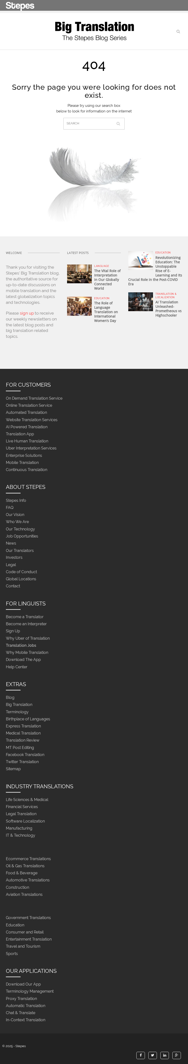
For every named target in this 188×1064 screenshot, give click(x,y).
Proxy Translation (21, 998)
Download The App (23, 660)
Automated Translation (26, 412)
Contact (13, 586)
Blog (10, 697)
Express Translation (23, 726)
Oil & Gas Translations (25, 866)
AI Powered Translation (26, 427)
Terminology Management (30, 991)
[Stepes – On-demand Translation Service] (20, 5)
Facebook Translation (25, 754)
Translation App (20, 434)
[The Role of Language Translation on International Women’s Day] (79, 306)
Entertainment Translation (29, 939)
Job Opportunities (22, 536)
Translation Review (22, 740)
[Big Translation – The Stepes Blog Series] (94, 31)
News (11, 543)
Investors (14, 557)
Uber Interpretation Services (31, 448)
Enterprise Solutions (24, 455)
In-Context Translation (25, 1020)
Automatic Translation (25, 1005)
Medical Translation (23, 733)
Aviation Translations (24, 894)
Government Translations (28, 918)
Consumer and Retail (25, 932)
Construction (17, 887)
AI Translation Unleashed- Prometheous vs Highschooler (168, 309)
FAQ (9, 507)
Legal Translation (21, 814)
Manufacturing (19, 828)
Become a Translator (25, 616)
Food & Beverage (21, 873)
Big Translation (19, 704)
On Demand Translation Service (34, 398)
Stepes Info (16, 500)
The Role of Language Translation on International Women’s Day (106, 312)
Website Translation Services (32, 419)
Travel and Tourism (23, 946)
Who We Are (17, 522)
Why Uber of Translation (28, 638)
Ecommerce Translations (28, 858)
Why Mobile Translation (27, 652)
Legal (11, 564)
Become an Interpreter (26, 624)
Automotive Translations (28, 880)
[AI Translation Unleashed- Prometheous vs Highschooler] (140, 301)
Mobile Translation (22, 462)
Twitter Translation (22, 762)
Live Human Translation (27, 441)
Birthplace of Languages (28, 719)
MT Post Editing (20, 747)
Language (101, 266)
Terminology (17, 712)
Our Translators (20, 550)
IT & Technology (20, 835)
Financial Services (22, 807)
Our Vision (15, 515)
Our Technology (20, 529)
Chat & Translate (20, 1012)
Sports (12, 953)
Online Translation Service (29, 405)
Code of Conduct (21, 572)
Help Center (16, 667)
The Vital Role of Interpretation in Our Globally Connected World (107, 279)
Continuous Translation (26, 469)
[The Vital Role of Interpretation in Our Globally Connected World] (79, 273)
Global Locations (21, 579)
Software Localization (25, 821)
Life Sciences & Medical (27, 799)
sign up (27, 313)
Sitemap (13, 769)
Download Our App (23, 984)
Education (102, 298)
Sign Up (13, 631)
